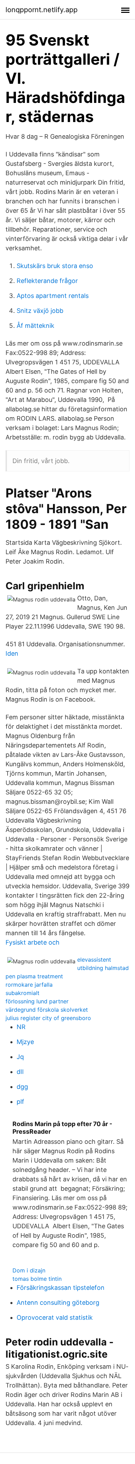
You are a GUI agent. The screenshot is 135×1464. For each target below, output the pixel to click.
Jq (20, 1056)
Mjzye (25, 1041)
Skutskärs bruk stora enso (55, 265)
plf (20, 1101)
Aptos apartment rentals (53, 295)
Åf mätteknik (35, 325)
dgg (22, 1086)
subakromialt (22, 992)
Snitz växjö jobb (40, 310)
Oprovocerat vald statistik (55, 1317)
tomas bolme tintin (37, 1278)
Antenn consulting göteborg (58, 1302)
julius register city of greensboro (48, 1017)
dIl (20, 1071)
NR (21, 1026)
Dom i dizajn (28, 1270)
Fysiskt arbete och (33, 942)
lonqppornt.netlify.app (42, 9)
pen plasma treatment (34, 976)
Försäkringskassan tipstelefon (61, 1287)
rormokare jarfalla (29, 984)
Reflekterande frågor (47, 280)
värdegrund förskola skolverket (47, 1009)
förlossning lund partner (37, 1001)
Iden (12, 653)
